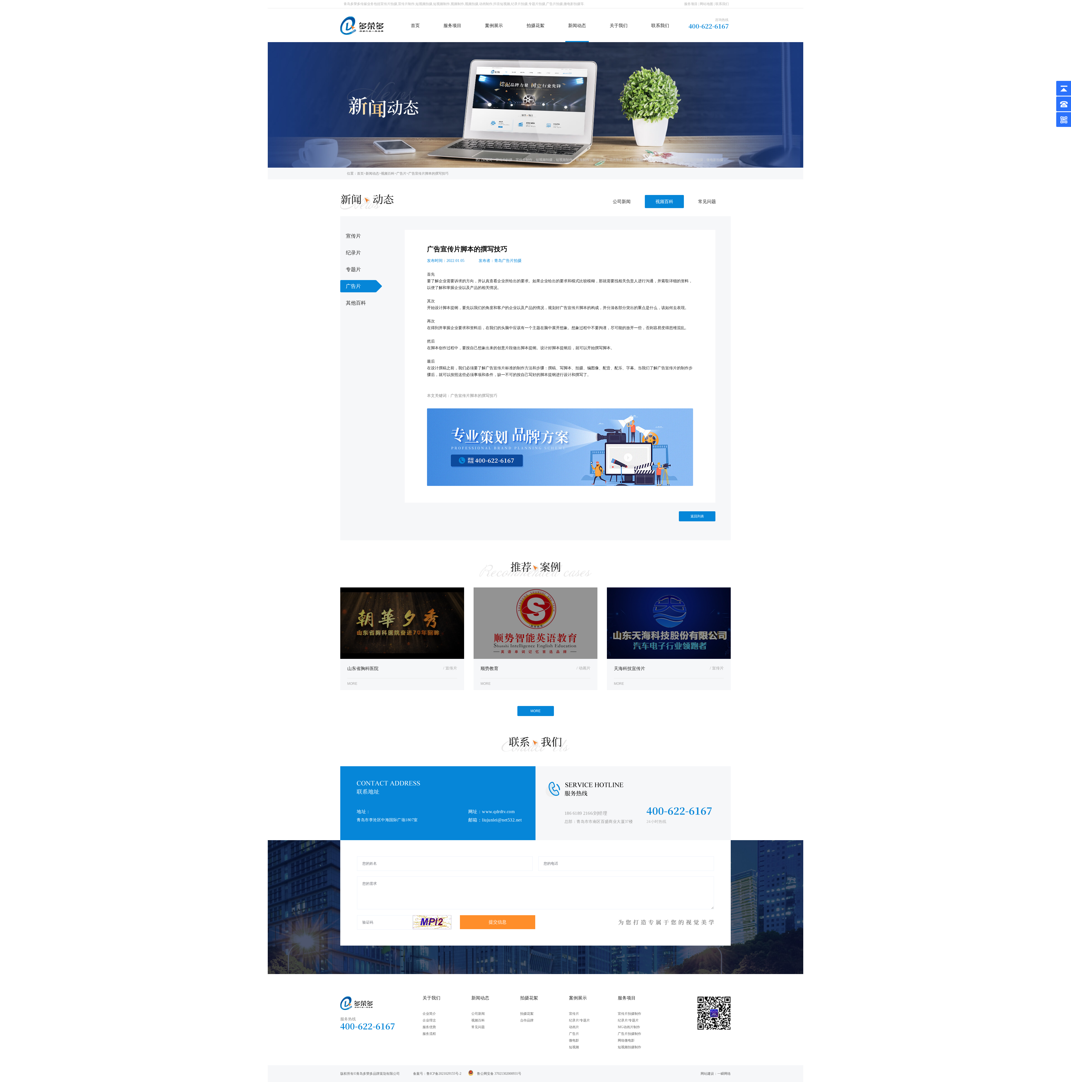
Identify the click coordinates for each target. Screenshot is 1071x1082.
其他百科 (356, 303)
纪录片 (353, 253)
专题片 (353, 269)
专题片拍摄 (674, 160)
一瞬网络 (724, 1074)
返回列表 (697, 516)
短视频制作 (564, 160)
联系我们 (722, 4)
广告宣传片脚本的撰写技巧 (428, 173)
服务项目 (691, 4)
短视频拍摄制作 (629, 1047)
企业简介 (429, 1014)
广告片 (401, 173)
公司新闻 (622, 201)
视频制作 (582, 160)
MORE (535, 711)
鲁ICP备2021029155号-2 (443, 1074)
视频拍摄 (599, 160)
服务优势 (429, 1027)
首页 (415, 25)
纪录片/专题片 (579, 1020)
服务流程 (429, 1034)
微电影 (574, 1040)
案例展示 (494, 25)
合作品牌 (527, 1020)
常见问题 (707, 201)
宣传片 (353, 236)
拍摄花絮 (535, 25)
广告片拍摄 (694, 160)
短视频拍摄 (544, 160)
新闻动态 (577, 25)
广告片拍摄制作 (629, 1034)
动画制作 (616, 160)
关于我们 (619, 25)
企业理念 (429, 1020)
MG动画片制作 (629, 1027)
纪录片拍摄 (654, 160)
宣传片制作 (524, 160)
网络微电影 (626, 1040)
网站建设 (707, 1074)
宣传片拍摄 (504, 160)
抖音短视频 (634, 160)
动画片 (574, 1027)
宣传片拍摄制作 (629, 1014)
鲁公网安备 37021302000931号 (499, 1074)
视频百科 (387, 173)
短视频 (574, 1047)
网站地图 (706, 4)
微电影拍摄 (714, 160)
